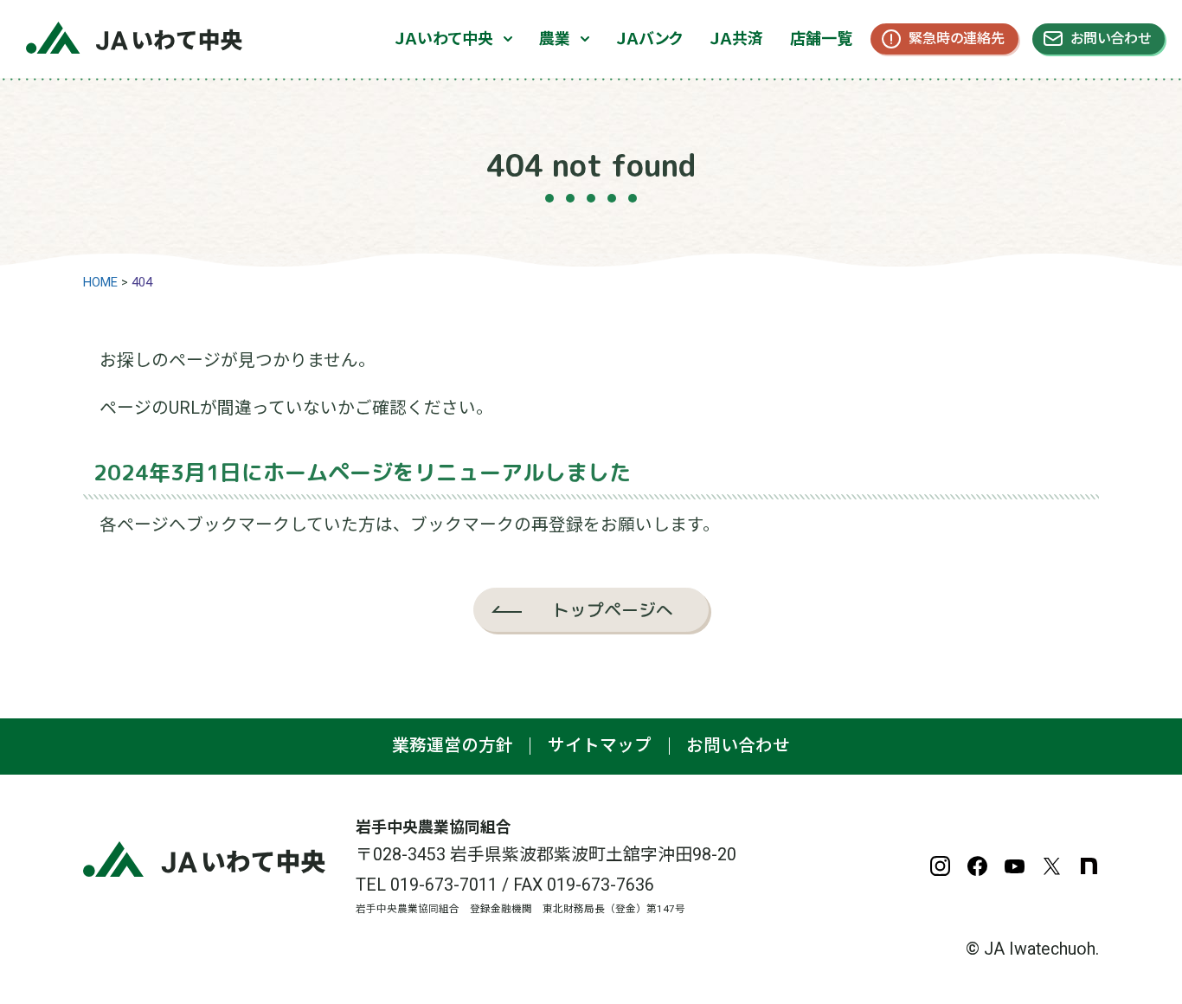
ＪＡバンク (649, 38)
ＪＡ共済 (736, 38)
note (1089, 866)
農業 (554, 38)
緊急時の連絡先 (957, 38)
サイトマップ (600, 746)
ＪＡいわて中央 (444, 38)
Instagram (940, 866)
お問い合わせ (1110, 38)
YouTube (1015, 866)
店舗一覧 (821, 38)
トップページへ (612, 609)
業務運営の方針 (452, 746)
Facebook (977, 866)
